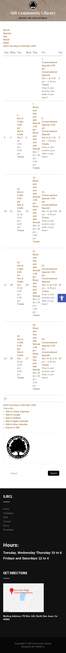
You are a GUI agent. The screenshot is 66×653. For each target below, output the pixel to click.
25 (11, 358)
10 (5, 211)
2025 (33, 46)
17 (5, 285)
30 (60, 358)
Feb (11, 46)
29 (43, 339)
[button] (8, 408)
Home (6, 509)
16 (60, 211)
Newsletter (8, 529)
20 (27, 285)
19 (18, 262)
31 (5, 398)
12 (18, 189)
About (6, 525)
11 (11, 211)
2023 (6, 46)
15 (43, 192)
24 (5, 358)
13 (27, 211)
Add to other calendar (17, 424)
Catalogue (8, 513)
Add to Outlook (13, 418)
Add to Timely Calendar (17, 411)
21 (34, 251)
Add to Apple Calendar (17, 421)
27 (27, 358)
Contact (7, 521)
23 (60, 285)
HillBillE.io (40, 646)
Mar (28, 46)
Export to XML (13, 427)
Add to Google (13, 414)
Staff (5, 517)
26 (18, 336)
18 (11, 285)
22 (43, 265)
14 (34, 177)
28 (34, 325)
